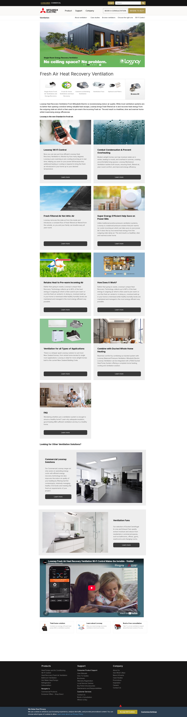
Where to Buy (137, 11)
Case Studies (118, 678)
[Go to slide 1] (83, 64)
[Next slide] (139, 45)
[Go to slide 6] (94, 64)
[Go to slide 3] (88, 64)
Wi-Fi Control (140, 17)
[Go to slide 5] (92, 64)
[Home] (51, 11)
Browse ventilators (108, 17)
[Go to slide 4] (90, 64)
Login (111, 3)
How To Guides (83, 676)
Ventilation (44, 18)
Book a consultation (115, 11)
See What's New (119, 673)
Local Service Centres (85, 683)
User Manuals (82, 673)
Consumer (45, 3)
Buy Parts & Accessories (86, 686)
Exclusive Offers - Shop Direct (52, 694)
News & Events (118, 675)
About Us (116, 670)
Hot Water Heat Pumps (49, 680)
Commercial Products (49, 692)
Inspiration (116, 683)
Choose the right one (125, 17)
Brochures (81, 678)
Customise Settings (149, 712)
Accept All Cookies (127, 712)
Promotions (117, 680)
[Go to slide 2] (85, 64)
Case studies (95, 17)
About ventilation (81, 17)
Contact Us (81, 695)
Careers (116, 685)
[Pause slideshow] (100, 65)
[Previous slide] (45, 45)
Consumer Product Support (87, 670)
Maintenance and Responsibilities (89, 688)
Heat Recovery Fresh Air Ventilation (54, 675)
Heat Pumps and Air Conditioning (53, 670)
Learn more (65, 177)
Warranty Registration (85, 681)
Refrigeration (46, 683)
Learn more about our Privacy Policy (70, 714)
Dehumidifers (46, 685)
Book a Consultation (84, 697)
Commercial (56, 3)
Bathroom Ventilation (49, 678)
